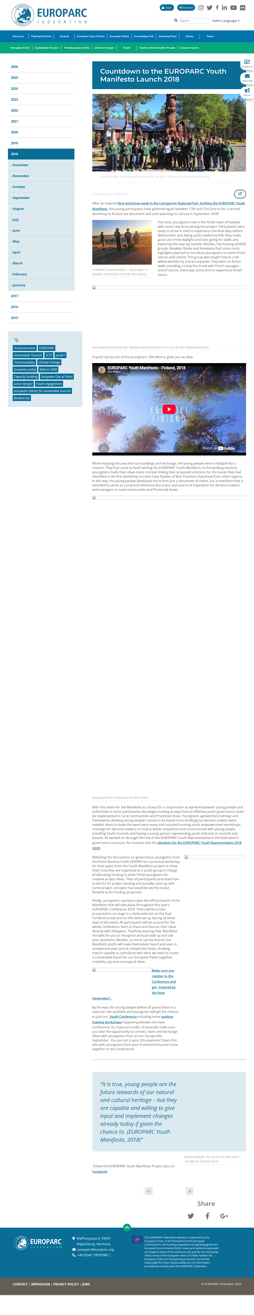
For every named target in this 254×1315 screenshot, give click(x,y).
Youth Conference (123, 1016)
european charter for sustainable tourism (42, 391)
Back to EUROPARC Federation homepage (49, 15)
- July (15, 219)
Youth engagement (49, 384)
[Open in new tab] (240, 194)
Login (168, 7)
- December (20, 165)
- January (18, 285)
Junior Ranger (23, 384)
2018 (14, 154)
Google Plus (224, 1216)
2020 (14, 132)
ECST (49, 355)
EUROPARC (46, 348)
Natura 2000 (48, 369)
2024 (14, 88)
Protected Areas (25, 348)
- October (18, 187)
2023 (14, 99)
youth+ (60, 355)
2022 (14, 110)
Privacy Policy (66, 1284)
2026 (14, 67)
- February (19, 274)
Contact (20, 1284)
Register (187, 7)
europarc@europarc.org (95, 1249)
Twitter (191, 1216)
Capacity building (26, 376)
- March (17, 263)
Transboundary (24, 362)
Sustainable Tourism (28, 355)
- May (15, 241)
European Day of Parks (57, 376)
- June (15, 230)
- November (20, 176)
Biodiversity (22, 398)
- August (17, 208)
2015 (14, 318)
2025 (14, 77)
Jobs (86, 1284)
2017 (14, 296)
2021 (14, 121)
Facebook (99, 1171)
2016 (14, 307)
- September (20, 198)
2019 (14, 143)
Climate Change (49, 362)
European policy (25, 369)
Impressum (40, 1284)
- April (15, 252)
